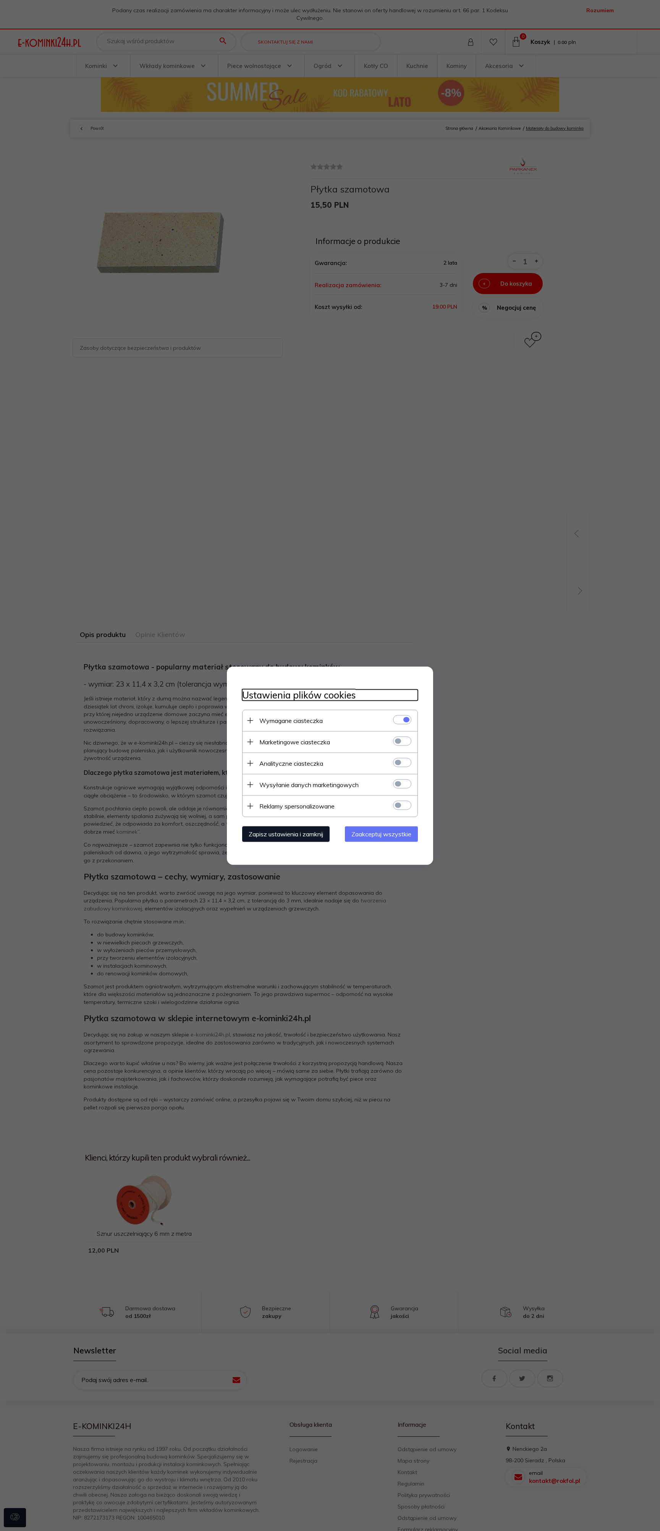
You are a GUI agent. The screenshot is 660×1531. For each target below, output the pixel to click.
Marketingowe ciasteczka (294, 741)
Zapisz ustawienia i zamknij (286, 833)
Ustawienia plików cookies (299, 694)
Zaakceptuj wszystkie (381, 833)
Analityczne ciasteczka (291, 763)
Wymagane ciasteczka (291, 720)
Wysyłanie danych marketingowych (309, 784)
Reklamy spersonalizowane (297, 806)
